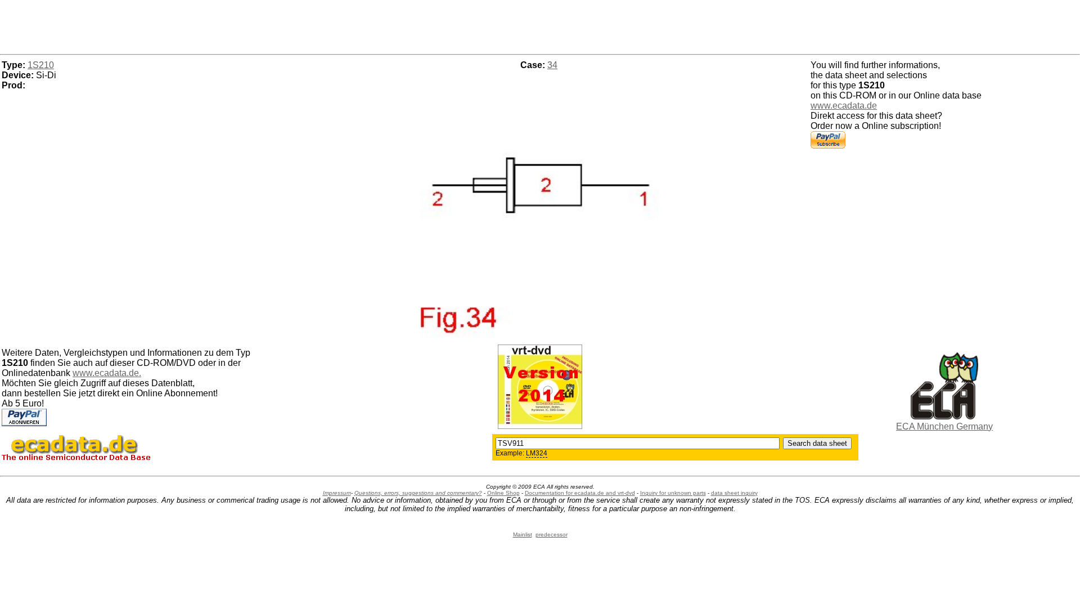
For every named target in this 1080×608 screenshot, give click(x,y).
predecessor (552, 534)
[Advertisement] (540, 25)
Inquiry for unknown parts (673, 493)
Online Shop (503, 493)
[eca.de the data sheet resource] (944, 416)
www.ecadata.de (844, 105)
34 (552, 65)
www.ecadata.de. (107, 373)
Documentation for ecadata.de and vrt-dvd (580, 493)
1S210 (41, 65)
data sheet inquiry (734, 493)
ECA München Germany (944, 426)
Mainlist (522, 534)
